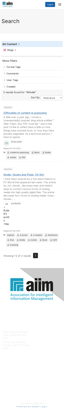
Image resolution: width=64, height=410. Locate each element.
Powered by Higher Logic (32, 407)
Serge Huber (16, 141)
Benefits (7, 370)
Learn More (9, 373)
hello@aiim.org (16, 348)
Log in (50, 4)
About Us (7, 393)
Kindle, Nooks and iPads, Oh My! (23, 174)
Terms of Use (10, 396)
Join (5, 367)
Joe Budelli (16, 203)
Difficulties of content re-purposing (25, 112)
